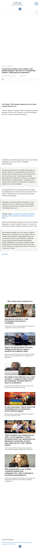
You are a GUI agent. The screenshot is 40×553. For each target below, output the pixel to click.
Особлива (17, 3)
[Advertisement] (20, 39)
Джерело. (5, 254)
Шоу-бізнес (23, 76)
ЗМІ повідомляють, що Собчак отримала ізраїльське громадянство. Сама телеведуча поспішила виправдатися (19, 472)
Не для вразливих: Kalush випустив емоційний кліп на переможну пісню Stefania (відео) (20, 409)
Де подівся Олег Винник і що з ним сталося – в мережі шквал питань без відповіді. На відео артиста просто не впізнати (20, 380)
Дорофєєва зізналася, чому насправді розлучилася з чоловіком (16, 321)
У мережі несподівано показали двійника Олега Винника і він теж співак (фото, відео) (18, 216)
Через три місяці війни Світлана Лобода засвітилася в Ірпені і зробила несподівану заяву (18, 349)
